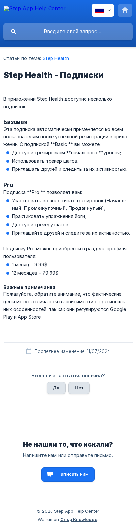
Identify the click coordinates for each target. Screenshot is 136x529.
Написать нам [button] (73, 474)
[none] (35, 11)
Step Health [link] (56, 58)
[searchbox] (68, 31)
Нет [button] (79, 387)
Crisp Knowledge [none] (78, 519)
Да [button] (56, 387)
